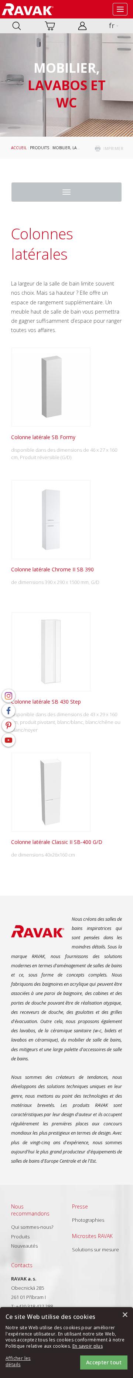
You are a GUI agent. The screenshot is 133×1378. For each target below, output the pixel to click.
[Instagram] (8, 695)
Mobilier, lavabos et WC (76, 147)
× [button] (124, 1315)
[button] (26, 1361)
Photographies (88, 1220)
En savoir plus (87, 1346)
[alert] (66, 1342)
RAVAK (28, 9)
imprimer (113, 148)
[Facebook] (8, 710)
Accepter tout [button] (104, 1362)
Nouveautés (24, 1245)
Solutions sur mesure (95, 1249)
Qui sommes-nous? (32, 1227)
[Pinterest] (8, 725)
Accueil (19, 147)
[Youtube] (8, 740)
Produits (39, 147)
